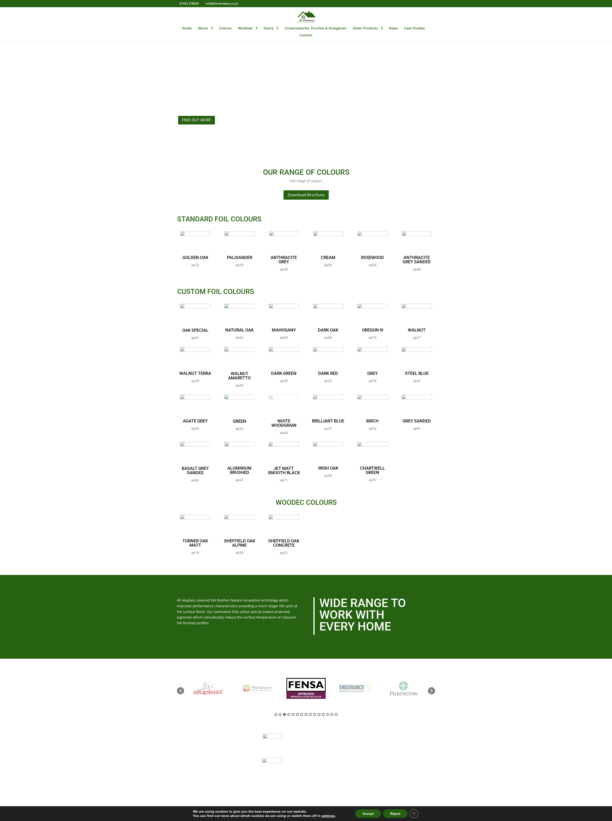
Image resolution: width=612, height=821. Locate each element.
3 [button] (284, 714)
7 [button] (301, 714)
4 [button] (288, 714)
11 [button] (318, 714)
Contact (306, 35)
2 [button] (280, 714)
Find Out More (196, 120)
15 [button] (336, 714)
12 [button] (323, 714)
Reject (395, 813)
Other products (325, 764)
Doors (268, 28)
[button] (180, 690)
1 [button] (275, 714)
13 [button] (327, 714)
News (393, 28)
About (203, 28)
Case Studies (414, 28)
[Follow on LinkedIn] (389, 795)
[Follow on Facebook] (380, 795)
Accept (368, 813)
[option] (208, 688)
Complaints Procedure (331, 783)
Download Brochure (306, 194)
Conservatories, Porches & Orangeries (315, 28)
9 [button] (310, 714)
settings (328, 816)
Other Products (365, 28)
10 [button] (314, 714)
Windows (245, 28)
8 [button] (306, 714)
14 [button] (331, 714)
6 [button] (297, 714)
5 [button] (293, 714)
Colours (225, 28)
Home (187, 28)
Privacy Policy (323, 776)
